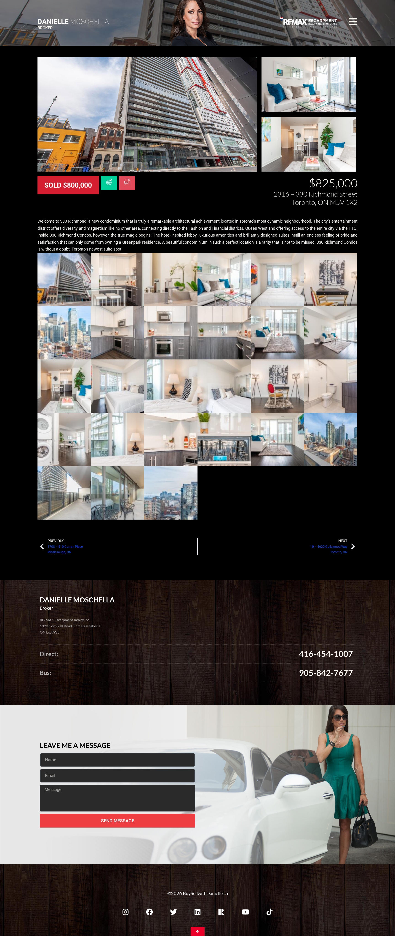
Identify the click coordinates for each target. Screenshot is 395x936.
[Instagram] (125, 912)
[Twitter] (173, 912)
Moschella (73, 22)
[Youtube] (245, 912)
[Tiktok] (269, 912)
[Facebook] (149, 912)
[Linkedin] (197, 912)
